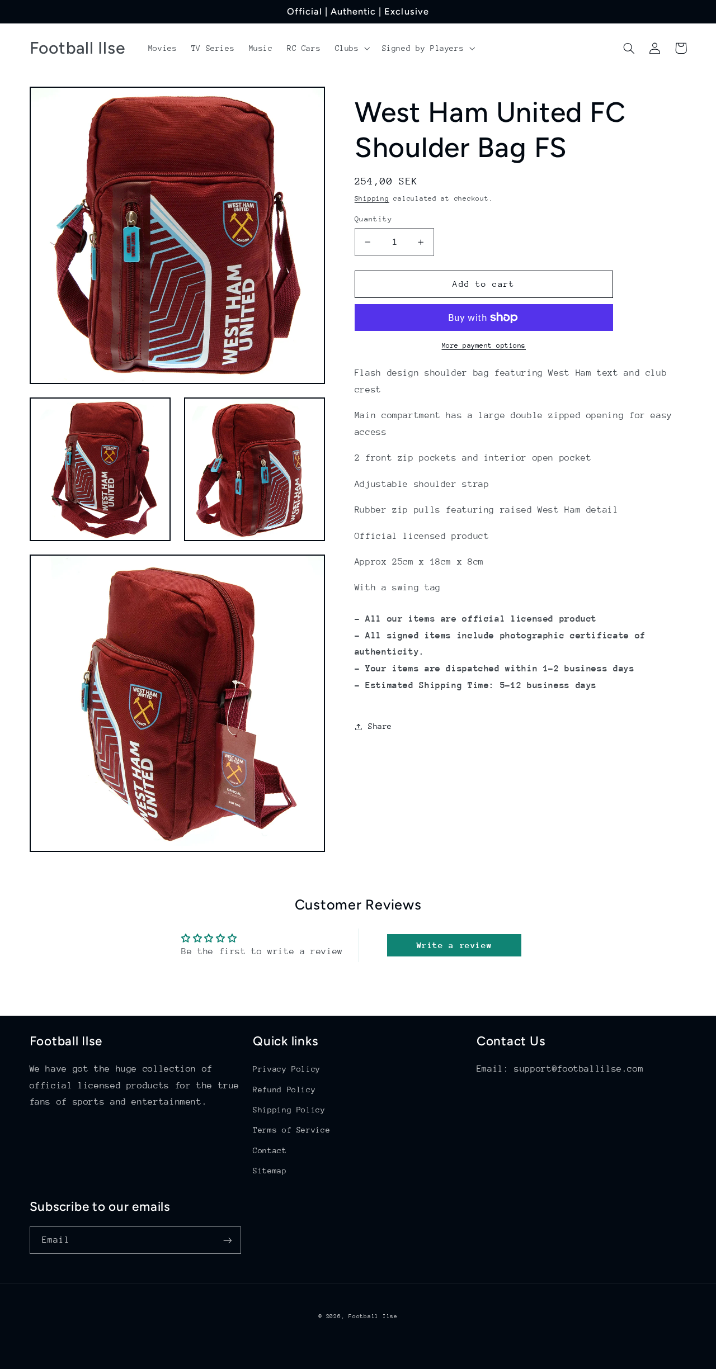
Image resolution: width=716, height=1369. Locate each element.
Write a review (454, 945)
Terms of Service (291, 1129)
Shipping (372, 198)
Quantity (373, 219)
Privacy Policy (287, 1068)
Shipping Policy (289, 1109)
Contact (269, 1150)
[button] (351, 48)
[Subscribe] (227, 1240)
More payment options (484, 345)
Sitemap (269, 1170)
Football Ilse (373, 1316)
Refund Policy (284, 1089)
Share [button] (380, 726)
